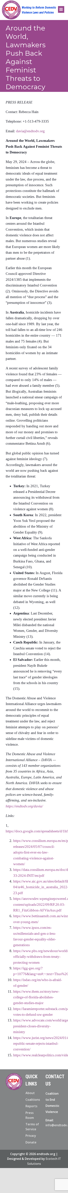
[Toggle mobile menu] (61, 9)
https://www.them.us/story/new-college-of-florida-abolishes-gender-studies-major (36, 997)
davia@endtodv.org (30, 131)
